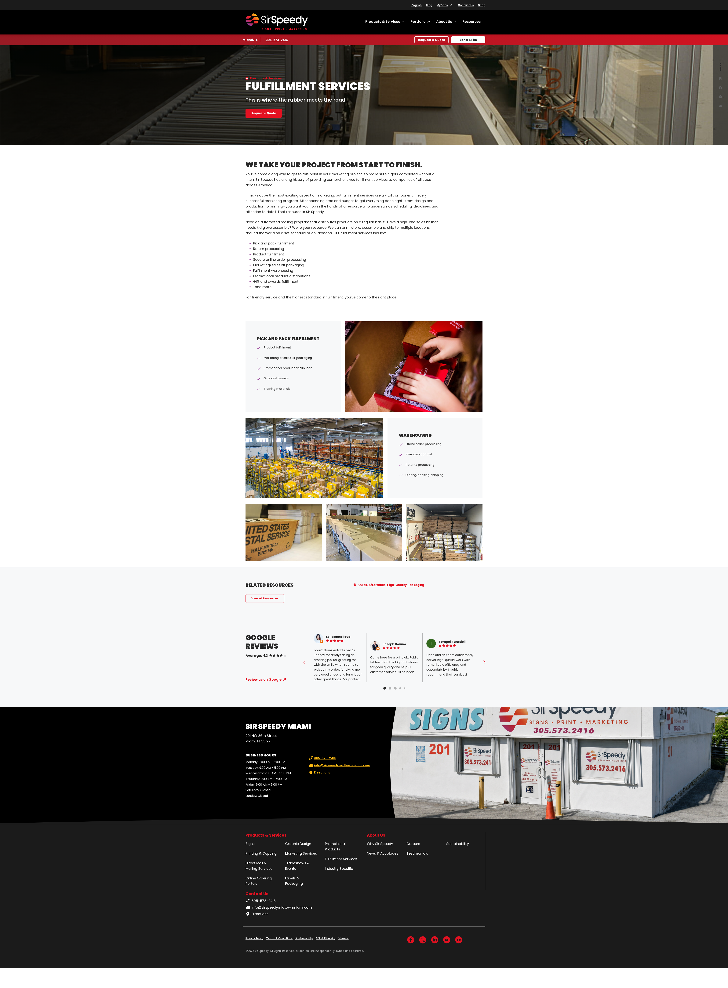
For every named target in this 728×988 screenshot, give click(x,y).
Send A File (468, 40)
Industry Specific (339, 868)
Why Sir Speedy (380, 843)
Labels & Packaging (294, 881)
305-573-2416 (277, 40)
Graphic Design (298, 843)
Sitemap (343, 938)
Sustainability (457, 843)
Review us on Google (264, 679)
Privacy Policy (254, 938)
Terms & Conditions (279, 938)
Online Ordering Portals (259, 881)
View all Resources (264, 598)
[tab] (384, 688)
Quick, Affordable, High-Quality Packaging (391, 585)
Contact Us (466, 5)
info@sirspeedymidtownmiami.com (342, 765)
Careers (413, 843)
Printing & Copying (261, 853)
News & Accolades (382, 853)
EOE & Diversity (325, 938)
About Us (444, 21)
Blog (429, 5)
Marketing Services (301, 853)
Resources (472, 21)
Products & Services (382, 21)
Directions (322, 772)
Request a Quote (431, 40)
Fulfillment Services (341, 858)
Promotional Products (335, 846)
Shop (481, 5)
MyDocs (442, 5)
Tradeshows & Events (297, 866)
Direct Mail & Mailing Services (259, 866)
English (416, 5)
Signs (250, 843)
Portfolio (418, 21)
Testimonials (417, 853)
